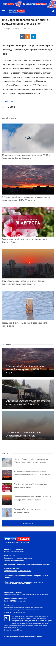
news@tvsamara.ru (25, 558)
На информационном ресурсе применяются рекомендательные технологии (24, 583)
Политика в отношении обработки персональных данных (26, 576)
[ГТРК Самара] (17, 12)
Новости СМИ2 (8, 107)
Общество (8, 101)
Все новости (28, 523)
